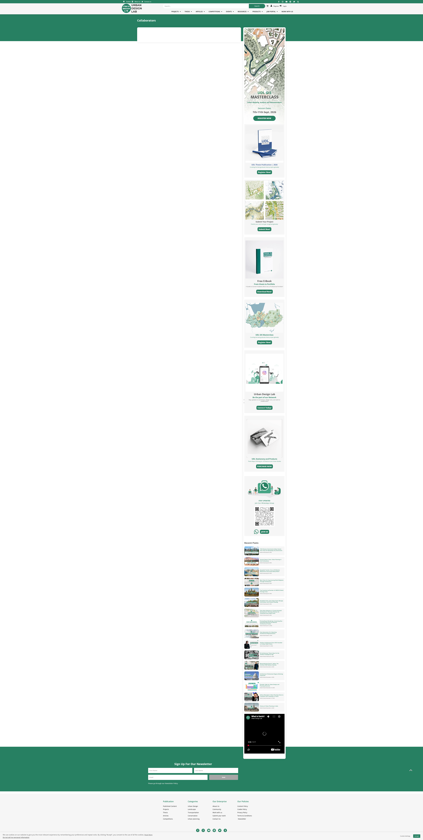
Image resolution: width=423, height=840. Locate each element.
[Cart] (267, 6)
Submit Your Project (264, 222)
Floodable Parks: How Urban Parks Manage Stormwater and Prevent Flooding (271, 601)
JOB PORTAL (271, 11)
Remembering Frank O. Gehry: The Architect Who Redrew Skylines (269, 664)
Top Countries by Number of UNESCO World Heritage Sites (271, 590)
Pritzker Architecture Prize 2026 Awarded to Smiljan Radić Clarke (271, 643)
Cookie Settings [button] (405, 836)
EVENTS (229, 11)
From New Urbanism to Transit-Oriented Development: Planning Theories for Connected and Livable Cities (271, 612)
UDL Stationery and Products (264, 459)
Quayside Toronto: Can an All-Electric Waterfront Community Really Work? (270, 570)
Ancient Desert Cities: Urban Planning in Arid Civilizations (270, 560)
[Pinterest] (290, 2)
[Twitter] (294, 2)
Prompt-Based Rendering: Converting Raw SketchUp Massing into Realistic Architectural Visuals (271, 622)
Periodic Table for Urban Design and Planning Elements (269, 685)
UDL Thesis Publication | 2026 (264, 165)
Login (284, 6)
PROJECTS (175, 11)
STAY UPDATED (264, 501)
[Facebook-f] (279, 2)
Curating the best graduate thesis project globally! (264, 337)
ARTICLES (199, 11)
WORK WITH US (287, 11)
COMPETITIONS (214, 11)
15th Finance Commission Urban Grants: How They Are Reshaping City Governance (271, 549)
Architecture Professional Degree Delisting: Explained (271, 674)
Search (257, 6)
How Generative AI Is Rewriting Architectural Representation (268, 632)
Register (276, 6)
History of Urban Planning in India (269, 706)
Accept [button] (417, 836)
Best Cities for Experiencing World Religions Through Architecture (271, 580)
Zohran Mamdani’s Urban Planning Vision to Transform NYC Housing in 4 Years (271, 695)
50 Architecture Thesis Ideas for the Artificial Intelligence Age (269, 653)
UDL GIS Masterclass (264, 335)
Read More (148, 835)
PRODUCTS (256, 11)
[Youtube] (286, 2)
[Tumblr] (298, 2)
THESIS (187, 11)
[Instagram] (282, 2)
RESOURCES (242, 11)
